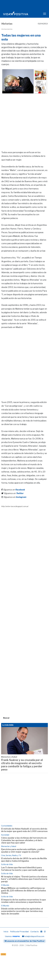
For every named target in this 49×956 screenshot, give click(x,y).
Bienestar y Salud (9, 757)
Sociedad (5, 835)
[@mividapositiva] (45, 932)
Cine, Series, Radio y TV (11, 855)
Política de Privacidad (19, 932)
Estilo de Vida (7, 864)
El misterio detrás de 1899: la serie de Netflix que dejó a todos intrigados (24, 859)
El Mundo (5, 885)
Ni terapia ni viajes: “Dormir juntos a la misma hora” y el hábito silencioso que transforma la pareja (24, 879)
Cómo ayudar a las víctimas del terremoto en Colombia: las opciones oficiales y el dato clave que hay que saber (24, 840)
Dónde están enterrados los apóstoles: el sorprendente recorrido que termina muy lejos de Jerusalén (22, 911)
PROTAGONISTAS (6, 29)
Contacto (34, 932)
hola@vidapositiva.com (34, 936)
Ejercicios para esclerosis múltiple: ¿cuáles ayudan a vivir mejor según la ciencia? (23, 850)
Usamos (8, 936)
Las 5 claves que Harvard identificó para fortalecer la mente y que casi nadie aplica (22, 868)
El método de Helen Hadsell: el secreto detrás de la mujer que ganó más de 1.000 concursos (24, 830)
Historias (6, 23)
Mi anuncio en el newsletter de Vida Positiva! (24, 941)
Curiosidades (6, 826)
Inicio (6, 932)
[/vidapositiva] (41, 932)
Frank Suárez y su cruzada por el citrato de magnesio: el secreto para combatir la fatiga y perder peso (22, 764)
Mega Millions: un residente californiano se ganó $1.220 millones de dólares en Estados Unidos (23, 890)
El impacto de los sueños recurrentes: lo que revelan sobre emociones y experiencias (23, 900)
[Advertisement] (24, 119)
